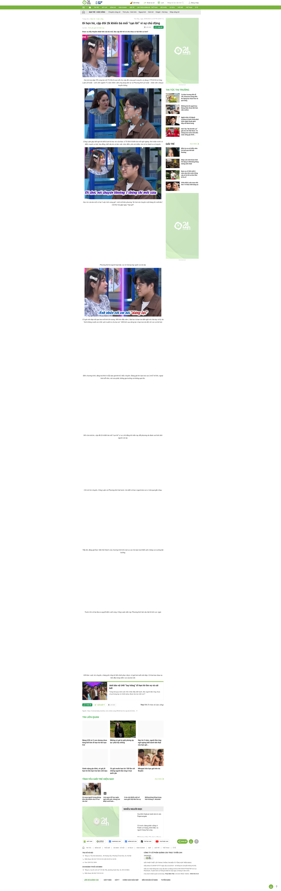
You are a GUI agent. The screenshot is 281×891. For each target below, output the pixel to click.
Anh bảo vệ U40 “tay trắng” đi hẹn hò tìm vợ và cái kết (133, 686)
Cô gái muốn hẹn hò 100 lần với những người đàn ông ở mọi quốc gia (122, 770)
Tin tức (96, 7)
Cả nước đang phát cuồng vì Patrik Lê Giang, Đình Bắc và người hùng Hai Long (147, 828)
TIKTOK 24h (147, 841)
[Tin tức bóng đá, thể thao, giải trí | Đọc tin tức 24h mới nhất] (86, 3)
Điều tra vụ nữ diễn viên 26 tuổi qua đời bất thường (189, 150)
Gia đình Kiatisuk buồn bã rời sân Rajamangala (149, 815)
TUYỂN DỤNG (165, 880)
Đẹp (149, 848)
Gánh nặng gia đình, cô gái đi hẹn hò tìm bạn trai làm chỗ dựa (94, 769)
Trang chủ (85, 19)
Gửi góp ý (101, 705)
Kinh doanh (123, 7)
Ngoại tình (142, 12)
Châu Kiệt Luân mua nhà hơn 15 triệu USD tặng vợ (189, 183)
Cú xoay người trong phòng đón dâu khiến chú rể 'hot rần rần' (91, 799)
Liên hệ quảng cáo (91, 880)
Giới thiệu (108, 880)
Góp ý (117, 880)
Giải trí (132, 7)
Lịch (162, 3)
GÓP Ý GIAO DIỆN (6, 887)
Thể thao (189, 7)
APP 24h (89, 841)
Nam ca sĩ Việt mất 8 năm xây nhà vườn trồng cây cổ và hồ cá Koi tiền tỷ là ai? (189, 174)
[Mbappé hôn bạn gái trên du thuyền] (151, 757)
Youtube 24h (164, 841)
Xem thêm (158, 779)
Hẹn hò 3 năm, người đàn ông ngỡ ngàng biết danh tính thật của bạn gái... (149, 742)
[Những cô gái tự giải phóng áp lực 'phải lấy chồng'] (123, 729)
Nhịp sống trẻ (174, 12)
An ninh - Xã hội (118, 848)
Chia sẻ (160, 27)
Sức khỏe (163, 7)
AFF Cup (104, 7)
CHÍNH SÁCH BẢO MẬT (131, 880)
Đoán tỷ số (150, 3)
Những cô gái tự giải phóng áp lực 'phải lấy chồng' (122, 741)
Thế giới (180, 7)
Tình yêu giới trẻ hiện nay (96, 28)
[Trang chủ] (85, 12)
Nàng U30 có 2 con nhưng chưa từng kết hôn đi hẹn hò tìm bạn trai (94, 742)
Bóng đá (113, 7)
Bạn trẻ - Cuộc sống (97, 12)
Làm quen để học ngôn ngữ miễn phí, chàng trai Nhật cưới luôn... (111, 799)
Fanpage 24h (116, 841)
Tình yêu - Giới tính (129, 12)
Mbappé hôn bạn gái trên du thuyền (149, 769)
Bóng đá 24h (132, 841)
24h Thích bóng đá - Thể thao (147, 7)
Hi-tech (172, 7)
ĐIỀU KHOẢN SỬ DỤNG (150, 880)
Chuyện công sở (114, 12)
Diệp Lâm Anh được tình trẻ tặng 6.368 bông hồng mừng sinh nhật (190, 162)
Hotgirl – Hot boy (162, 12)
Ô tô (196, 7)
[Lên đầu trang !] (276, 886)
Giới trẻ (150, 12)
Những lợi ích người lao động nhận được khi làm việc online (189, 108)
